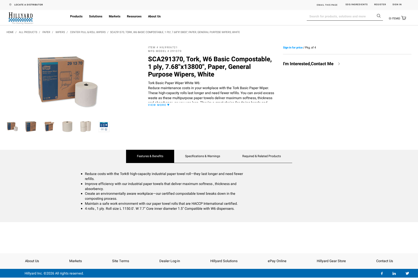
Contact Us (384, 261)
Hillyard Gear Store (331, 261)
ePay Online (277, 261)
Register (380, 4)
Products (76, 16)
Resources (134, 16)
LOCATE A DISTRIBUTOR (28, 4)
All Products (28, 32)
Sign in (397, 4)
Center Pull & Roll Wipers (88, 32)
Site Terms (120, 261)
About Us (154, 16)
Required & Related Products (261, 156)
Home (10, 32)
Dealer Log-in (169, 261)
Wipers (60, 32)
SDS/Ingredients (357, 4)
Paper (46, 32)
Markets (114, 16)
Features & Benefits (150, 156)
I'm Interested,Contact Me (308, 64)
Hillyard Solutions (224, 261)
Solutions (95, 16)
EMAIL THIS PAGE (327, 5)
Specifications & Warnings (202, 156)
